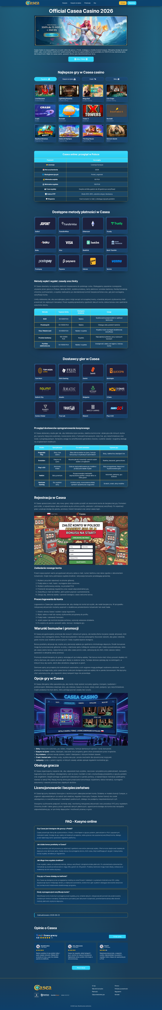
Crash (91, 79)
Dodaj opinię (117, 936)
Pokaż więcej (81, 968)
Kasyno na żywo (68, 79)
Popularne (44, 79)
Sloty (115, 79)
